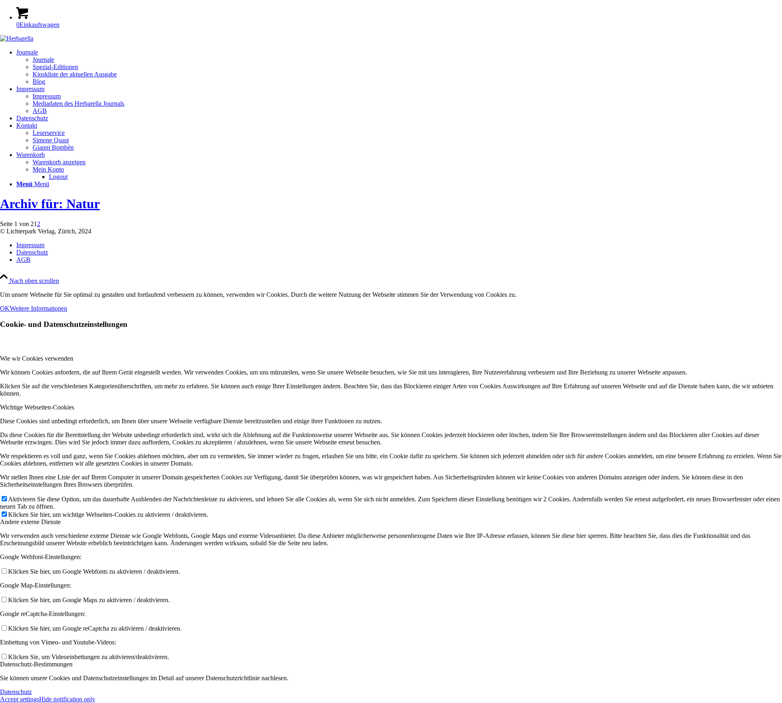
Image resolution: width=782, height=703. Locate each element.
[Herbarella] (16, 38)
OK (5, 308)
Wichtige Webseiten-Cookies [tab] (37, 407)
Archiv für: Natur (50, 203)
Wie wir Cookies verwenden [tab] (36, 358)
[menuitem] (399, 67)
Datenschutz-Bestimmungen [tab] (36, 664)
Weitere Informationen (38, 308)
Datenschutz (16, 691)
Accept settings (19, 699)
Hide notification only (67, 699)
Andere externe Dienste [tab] (30, 521)
